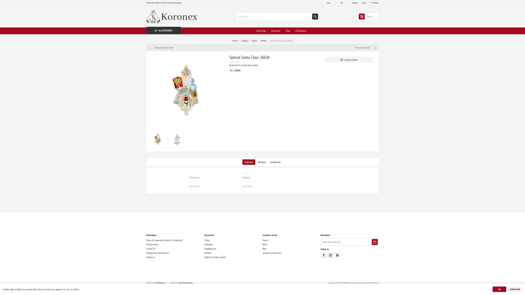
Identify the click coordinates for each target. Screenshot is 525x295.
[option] (157, 139)
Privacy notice (152, 244)
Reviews (262, 162)
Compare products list (271, 252)
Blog (264, 248)
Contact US (150, 248)
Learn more (515, 289)
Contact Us (275, 162)
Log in (364, 2)
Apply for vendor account (215, 257)
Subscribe (375, 242)
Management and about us (157, 252)
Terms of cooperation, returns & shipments (164, 240)
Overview (248, 162)
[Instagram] (330, 255)
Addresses (208, 244)
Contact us (150, 257)
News (264, 244)
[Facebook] (324, 255)
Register (355, 2)
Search (315, 17)
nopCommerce (160, 282)
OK (499, 289)
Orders (207, 240)
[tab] (248, 162)
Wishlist (207, 252)
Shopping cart (210, 248)
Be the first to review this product (243, 65)
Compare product (350, 59)
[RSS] (337, 255)
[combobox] (274, 17)
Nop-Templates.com (186, 282)
